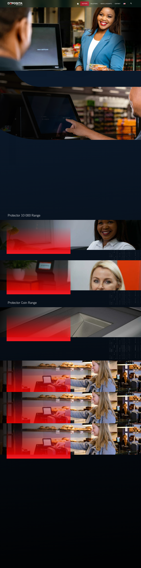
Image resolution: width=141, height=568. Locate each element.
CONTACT (117, 3)
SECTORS (84, 3)
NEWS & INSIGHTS (106, 3)
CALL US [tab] (107, 476)
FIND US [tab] (107, 484)
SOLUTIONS (94, 3)
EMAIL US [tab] (108, 468)
